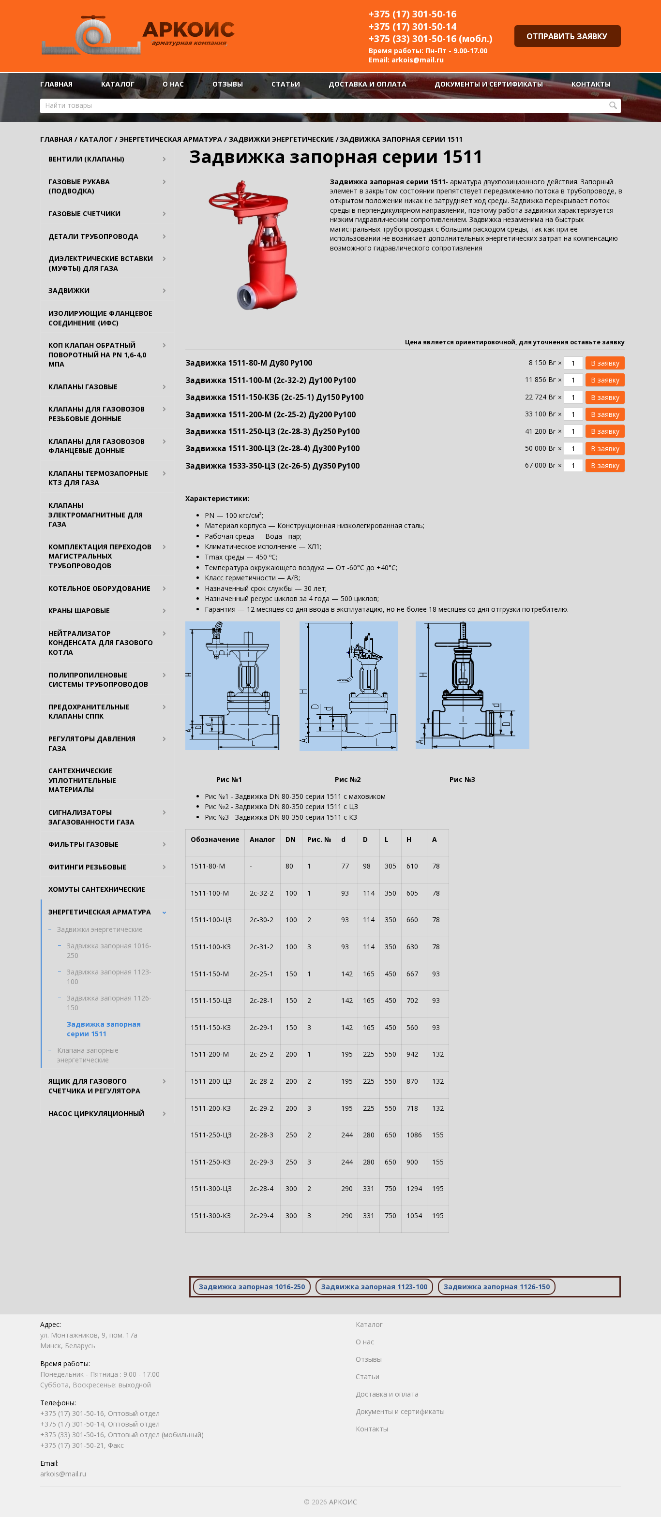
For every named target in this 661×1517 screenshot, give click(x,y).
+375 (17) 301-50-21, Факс (82, 1445)
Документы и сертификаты (489, 83)
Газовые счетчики (84, 213)
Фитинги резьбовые (87, 866)
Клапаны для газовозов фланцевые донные (96, 446)
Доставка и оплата (367, 83)
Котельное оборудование (99, 588)
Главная (56, 83)
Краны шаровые (79, 610)
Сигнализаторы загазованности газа (91, 817)
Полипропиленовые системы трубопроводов (98, 679)
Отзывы (227, 83)
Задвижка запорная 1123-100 (109, 976)
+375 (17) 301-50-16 (412, 14)
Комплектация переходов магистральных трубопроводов (99, 556)
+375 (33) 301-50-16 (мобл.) (431, 38)
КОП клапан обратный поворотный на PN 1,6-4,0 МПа (97, 354)
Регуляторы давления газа (91, 743)
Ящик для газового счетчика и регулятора (94, 1085)
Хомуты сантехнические (96, 889)
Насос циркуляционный (96, 1113)
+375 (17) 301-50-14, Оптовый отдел (100, 1424)
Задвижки (69, 290)
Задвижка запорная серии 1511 (104, 1028)
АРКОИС (343, 1501)
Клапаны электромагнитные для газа (95, 515)
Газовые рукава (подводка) (79, 186)
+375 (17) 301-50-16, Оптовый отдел (100, 1413)
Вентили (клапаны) (86, 158)
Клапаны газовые (83, 386)
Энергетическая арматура (99, 911)
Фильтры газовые (83, 844)
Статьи (285, 83)
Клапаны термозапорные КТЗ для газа (98, 478)
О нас (173, 83)
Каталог (118, 83)
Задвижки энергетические (100, 929)
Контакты (591, 83)
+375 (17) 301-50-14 (412, 26)
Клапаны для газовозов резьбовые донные (96, 413)
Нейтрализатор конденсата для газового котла (100, 643)
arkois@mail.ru (417, 59)
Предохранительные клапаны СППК (88, 711)
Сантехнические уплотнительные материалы (82, 780)
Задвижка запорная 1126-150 (109, 1002)
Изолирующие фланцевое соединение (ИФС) (100, 318)
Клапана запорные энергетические (88, 1055)
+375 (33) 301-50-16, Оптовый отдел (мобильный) (122, 1434)
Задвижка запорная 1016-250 (109, 950)
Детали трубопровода (93, 236)
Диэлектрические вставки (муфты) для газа (100, 263)
